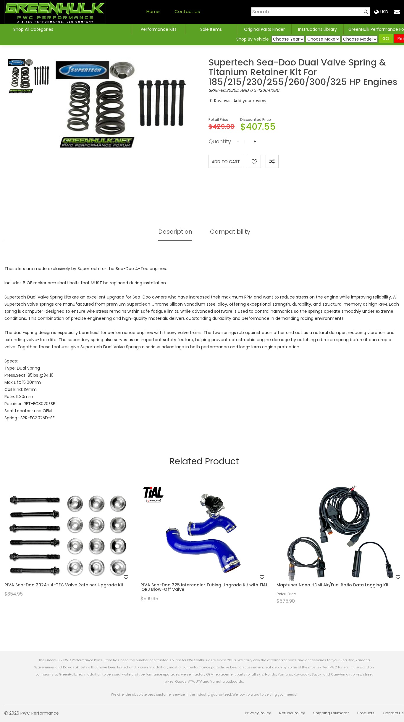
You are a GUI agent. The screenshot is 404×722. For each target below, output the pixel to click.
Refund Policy (292, 713)
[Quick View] (60, 545)
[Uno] (55, 12)
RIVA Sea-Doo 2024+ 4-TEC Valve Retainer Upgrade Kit (63, 585)
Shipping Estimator (331, 713)
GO (385, 38)
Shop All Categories (33, 29)
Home (153, 11)
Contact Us (187, 11)
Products (365, 713)
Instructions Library (317, 29)
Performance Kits (159, 29)
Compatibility (230, 231)
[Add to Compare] (272, 161)
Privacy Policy (258, 713)
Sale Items (211, 29)
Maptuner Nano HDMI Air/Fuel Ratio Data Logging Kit (333, 585)
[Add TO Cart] (76, 545)
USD (384, 12)
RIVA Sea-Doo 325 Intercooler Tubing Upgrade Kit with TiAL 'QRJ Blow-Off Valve (204, 587)
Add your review (249, 101)
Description (175, 231)
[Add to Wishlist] (254, 161)
